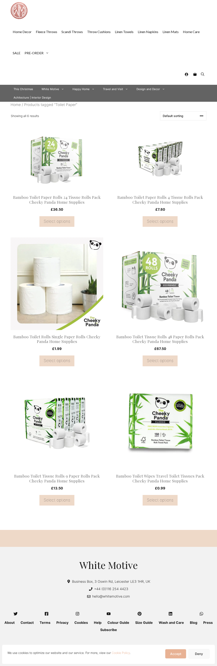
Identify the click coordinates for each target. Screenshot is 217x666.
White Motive (50, 89)
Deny (199, 654)
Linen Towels (124, 32)
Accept (175, 654)
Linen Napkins (148, 32)
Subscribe (108, 630)
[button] (202, 74)
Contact (27, 622)
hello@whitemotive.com (111, 596)
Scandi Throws (72, 32)
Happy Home (81, 89)
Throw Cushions (99, 32)
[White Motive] (19, 10)
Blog (193, 622)
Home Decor (22, 32)
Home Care (191, 32)
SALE (16, 53)
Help (98, 622)
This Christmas (23, 89)
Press (208, 622)
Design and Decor (148, 89)
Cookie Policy (121, 653)
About (9, 622)
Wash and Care (171, 622)
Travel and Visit (113, 89)
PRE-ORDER (34, 53)
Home (16, 104)
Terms (45, 622)
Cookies (81, 622)
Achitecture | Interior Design (32, 97)
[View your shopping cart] (195, 74)
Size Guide (144, 622)
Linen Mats (171, 32)
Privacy (62, 622)
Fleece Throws (46, 32)
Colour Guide (118, 622)
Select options (57, 221)
